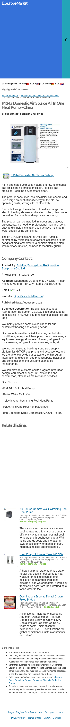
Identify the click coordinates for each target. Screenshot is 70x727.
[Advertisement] (35, 43)
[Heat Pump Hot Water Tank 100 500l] (10, 560)
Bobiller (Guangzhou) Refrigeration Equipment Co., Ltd (30, 266)
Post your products (54, 712)
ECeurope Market (14, 3)
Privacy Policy (18, 717)
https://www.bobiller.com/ (28, 296)
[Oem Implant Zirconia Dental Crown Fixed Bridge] (10, 602)
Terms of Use (34, 717)
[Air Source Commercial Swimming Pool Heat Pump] (10, 514)
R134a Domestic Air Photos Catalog (32, 175)
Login (11, 712)
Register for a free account (29, 712)
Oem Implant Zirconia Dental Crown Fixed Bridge (41, 597)
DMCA (47, 717)
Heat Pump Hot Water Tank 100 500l (41, 554)
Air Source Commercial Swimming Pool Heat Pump (43, 510)
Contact (57, 717)
